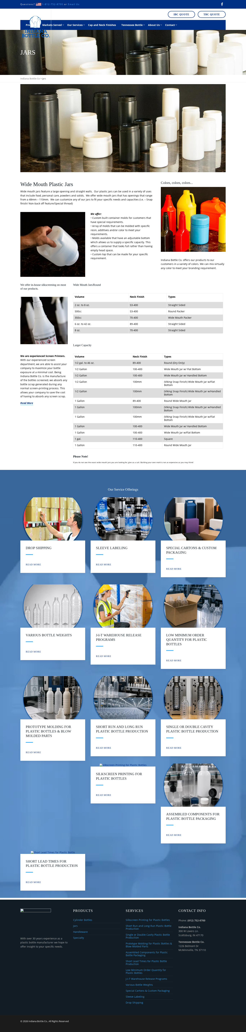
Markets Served (52, 25)
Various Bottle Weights (49, 635)
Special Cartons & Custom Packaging (148, 990)
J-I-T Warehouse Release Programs (146, 978)
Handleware (80, 931)
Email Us (74, 4)
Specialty (78, 937)
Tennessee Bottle (132, 25)
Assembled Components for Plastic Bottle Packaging (147, 954)
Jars (75, 926)
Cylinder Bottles (82, 920)
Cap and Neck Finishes (102, 25)
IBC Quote (181, 14)
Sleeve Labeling (112, 548)
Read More (33, 564)
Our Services (75, 25)
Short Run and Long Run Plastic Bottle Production (148, 927)
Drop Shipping (39, 548)
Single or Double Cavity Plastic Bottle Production (148, 936)
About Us (154, 25)
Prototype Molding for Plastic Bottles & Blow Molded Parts (48, 731)
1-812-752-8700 (52, 4)
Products (31, 25)
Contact (170, 25)
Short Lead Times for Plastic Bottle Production (146, 963)
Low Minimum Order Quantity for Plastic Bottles (186, 639)
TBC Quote (211, 14)
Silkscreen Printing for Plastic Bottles (148, 920)
